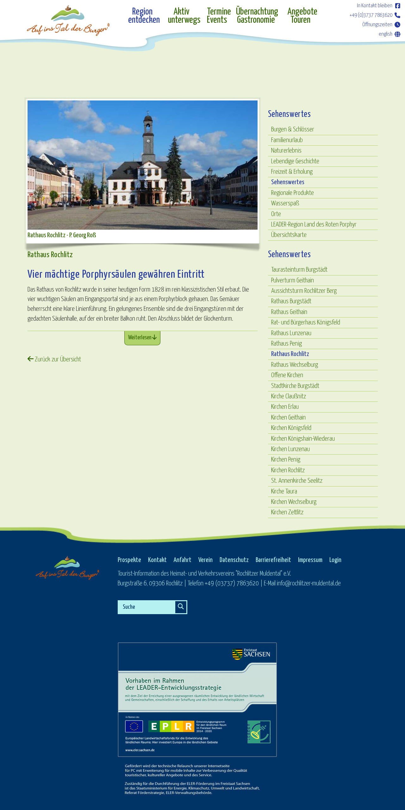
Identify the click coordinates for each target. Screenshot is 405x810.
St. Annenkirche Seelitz (296, 481)
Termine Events (218, 16)
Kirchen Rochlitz (288, 470)
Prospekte (129, 560)
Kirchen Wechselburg (293, 502)
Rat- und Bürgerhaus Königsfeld (305, 322)
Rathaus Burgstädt (291, 301)
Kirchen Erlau (285, 407)
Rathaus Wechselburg (294, 365)
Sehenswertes (287, 182)
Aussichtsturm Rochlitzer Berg (304, 291)
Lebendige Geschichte (295, 161)
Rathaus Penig (286, 344)
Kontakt (157, 560)
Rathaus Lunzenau (291, 333)
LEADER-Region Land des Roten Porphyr (314, 224)
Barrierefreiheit (273, 560)
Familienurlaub (287, 140)
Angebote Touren (302, 16)
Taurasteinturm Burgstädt (299, 270)
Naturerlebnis (286, 151)
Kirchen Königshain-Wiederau (303, 439)
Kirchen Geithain (288, 417)
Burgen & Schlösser (292, 129)
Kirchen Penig (285, 459)
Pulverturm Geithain (292, 280)
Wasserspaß (285, 203)
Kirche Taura (284, 491)
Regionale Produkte (292, 193)
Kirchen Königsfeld (291, 428)
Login (335, 560)
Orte (276, 214)
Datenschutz (234, 560)
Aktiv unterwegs (184, 16)
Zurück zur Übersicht (57, 359)
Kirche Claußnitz (288, 396)
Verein (205, 560)
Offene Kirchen (287, 375)
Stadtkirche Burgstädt (295, 386)
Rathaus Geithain (289, 312)
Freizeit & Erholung (292, 172)
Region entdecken (144, 16)
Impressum (310, 560)
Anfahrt (182, 560)
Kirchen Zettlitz (287, 512)
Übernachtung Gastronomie (257, 16)
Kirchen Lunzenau (290, 449)
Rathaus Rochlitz (290, 354)
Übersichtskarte (289, 235)
